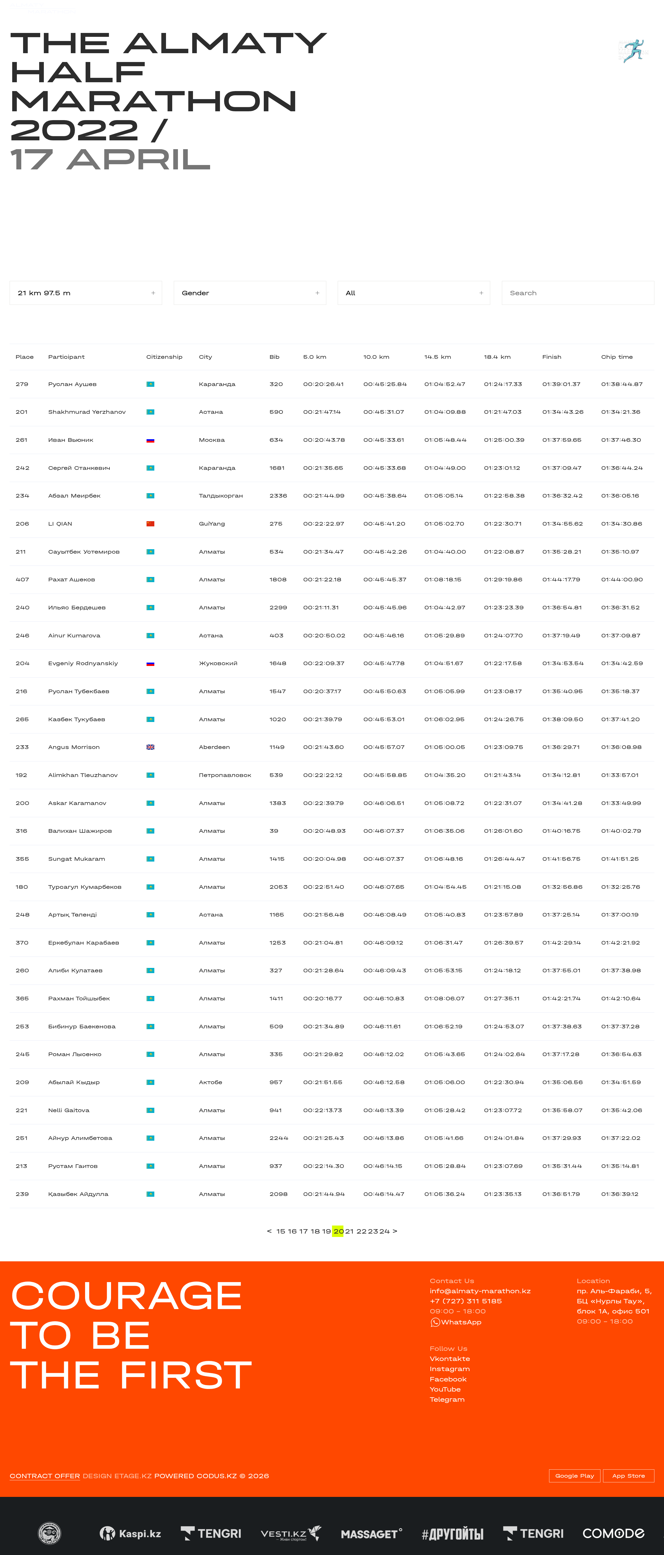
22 (361, 1231)
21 (349, 1231)
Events (120, 8)
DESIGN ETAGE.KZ (117, 1476)
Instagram (450, 1369)
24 (384, 1231)
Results (156, 8)
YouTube (445, 1389)
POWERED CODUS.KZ (195, 1476)
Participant (66, 357)
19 (326, 1231)
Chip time (617, 357)
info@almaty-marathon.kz (480, 1291)
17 (303, 1231)
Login (644, 8)
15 (281, 1231)
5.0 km (314, 357)
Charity (193, 8)
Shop (569, 8)
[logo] (42, 8)
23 (373, 1231)
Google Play (574, 1476)
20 (338, 1231)
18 (315, 1231)
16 (292, 1231)
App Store (628, 1476)
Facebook (448, 1379)
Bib (274, 357)
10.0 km (376, 357)
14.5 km (437, 357)
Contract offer (45, 1476)
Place (25, 357)
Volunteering (268, 8)
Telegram (447, 1399)
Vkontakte (450, 1359)
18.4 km (497, 357)
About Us (316, 8)
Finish (552, 357)
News (226, 8)
